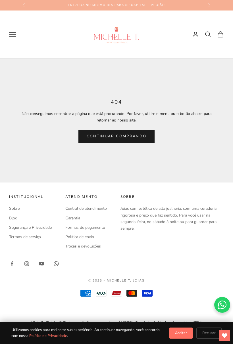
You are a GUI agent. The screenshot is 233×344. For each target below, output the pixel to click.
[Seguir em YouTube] (41, 264)
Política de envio (79, 237)
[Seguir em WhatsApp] (56, 264)
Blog (13, 218)
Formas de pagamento (85, 227)
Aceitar (181, 332)
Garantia (72, 218)
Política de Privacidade (48, 335)
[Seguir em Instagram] (27, 264)
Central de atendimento (86, 208)
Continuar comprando (116, 136)
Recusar (209, 332)
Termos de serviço (25, 237)
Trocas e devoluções (83, 246)
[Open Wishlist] (224, 335)
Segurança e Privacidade (30, 227)
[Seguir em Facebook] (12, 264)
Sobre (14, 208)
